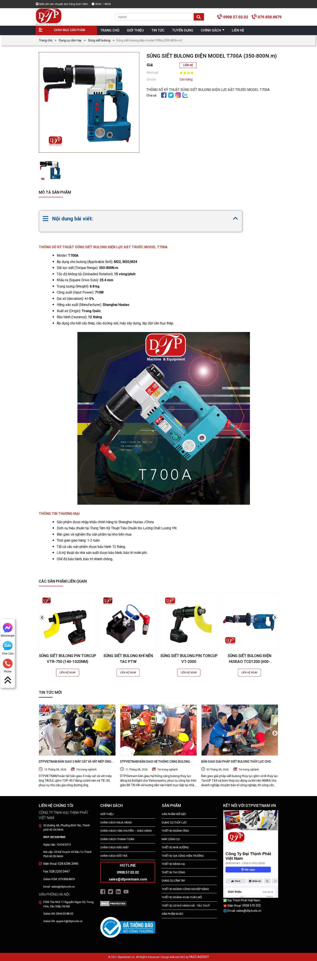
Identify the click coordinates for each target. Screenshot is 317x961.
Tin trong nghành (86, 769)
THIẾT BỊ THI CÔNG (173, 872)
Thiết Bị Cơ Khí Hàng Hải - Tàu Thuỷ (186, 905)
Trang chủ (45, 40)
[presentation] (42, 617)
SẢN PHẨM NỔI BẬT (174, 814)
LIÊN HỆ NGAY (68, 672)
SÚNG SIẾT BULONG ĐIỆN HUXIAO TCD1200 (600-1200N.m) (249, 661)
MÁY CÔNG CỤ (171, 839)
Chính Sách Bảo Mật (114, 847)
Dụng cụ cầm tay (70, 40)
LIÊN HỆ (188, 65)
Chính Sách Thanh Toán (117, 839)
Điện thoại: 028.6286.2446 (60, 863)
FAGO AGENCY (199, 957)
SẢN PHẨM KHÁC (172, 913)
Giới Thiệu (107, 814)
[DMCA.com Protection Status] (113, 903)
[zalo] (185, 94)
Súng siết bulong (99, 40)
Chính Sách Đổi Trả (113, 855)
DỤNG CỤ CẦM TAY (173, 880)
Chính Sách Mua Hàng (116, 822)
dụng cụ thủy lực (174, 822)
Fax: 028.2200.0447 (56, 871)
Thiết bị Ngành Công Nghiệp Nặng (185, 889)
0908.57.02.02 (235, 17)
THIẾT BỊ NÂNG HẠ (173, 864)
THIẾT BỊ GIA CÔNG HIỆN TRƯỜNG (183, 855)
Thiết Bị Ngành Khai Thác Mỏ (182, 897)
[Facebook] (163, 94)
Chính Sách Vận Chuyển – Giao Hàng (126, 830)
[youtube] (126, 891)
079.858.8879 (269, 17)
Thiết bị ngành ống (175, 830)
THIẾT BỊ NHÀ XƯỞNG (175, 847)
